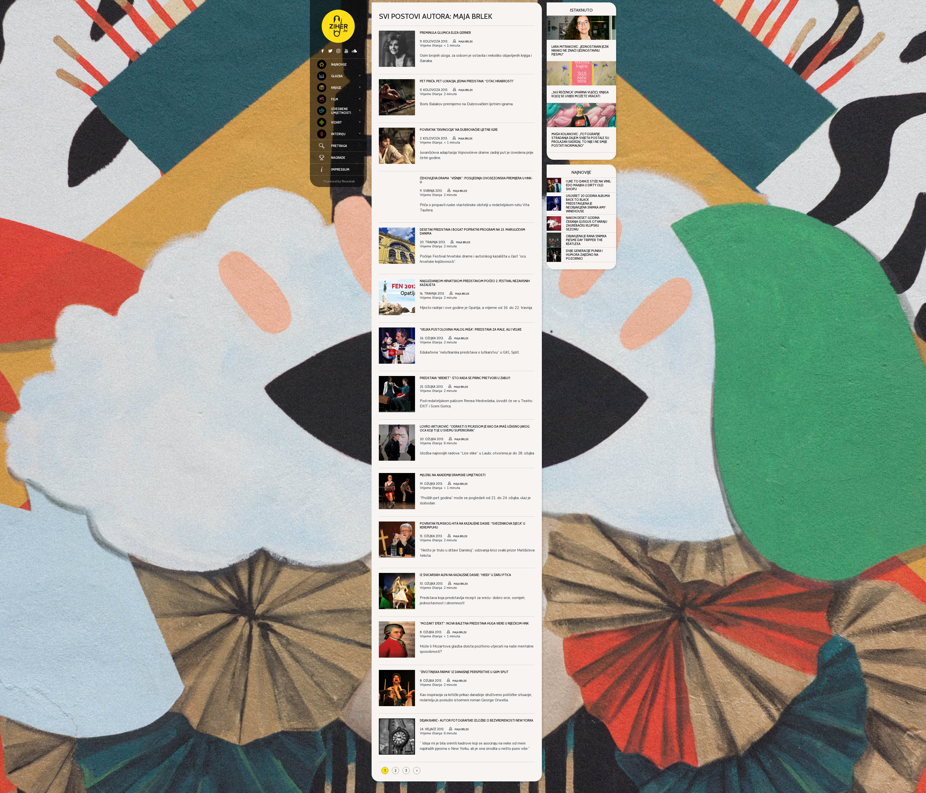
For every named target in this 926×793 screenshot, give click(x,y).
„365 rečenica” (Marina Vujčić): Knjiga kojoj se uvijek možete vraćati (580, 94)
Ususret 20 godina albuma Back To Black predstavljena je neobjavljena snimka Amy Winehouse (588, 203)
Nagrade (338, 158)
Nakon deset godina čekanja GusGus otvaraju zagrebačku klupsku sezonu (586, 223)
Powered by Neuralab (339, 181)
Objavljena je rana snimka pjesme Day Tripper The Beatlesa (586, 240)
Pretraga (339, 146)
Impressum (340, 169)
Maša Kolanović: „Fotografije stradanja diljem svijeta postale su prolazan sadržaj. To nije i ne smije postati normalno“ (580, 139)
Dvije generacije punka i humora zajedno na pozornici (584, 254)
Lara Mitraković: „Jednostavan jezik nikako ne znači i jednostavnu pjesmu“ (580, 50)
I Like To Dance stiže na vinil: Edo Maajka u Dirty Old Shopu (588, 185)
